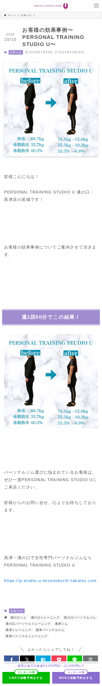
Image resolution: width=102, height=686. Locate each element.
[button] (11, 659)
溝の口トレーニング (45, 617)
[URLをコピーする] (90, 659)
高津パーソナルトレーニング (26, 636)
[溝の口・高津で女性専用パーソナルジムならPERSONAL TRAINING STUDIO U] (51, 5)
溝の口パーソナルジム (80, 617)
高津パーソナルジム (50, 630)
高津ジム (61, 623)
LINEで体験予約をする (26, 678)
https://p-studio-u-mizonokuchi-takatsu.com (50, 580)
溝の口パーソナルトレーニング (28, 623)
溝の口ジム (18, 617)
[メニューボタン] (96, 5)
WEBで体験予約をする (76, 678)
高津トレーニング (18, 630)
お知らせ (16, 52)
